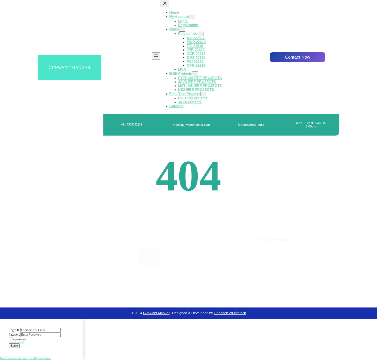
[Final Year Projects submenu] (203, 94)
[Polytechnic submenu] (201, 34)
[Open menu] (156, 55)
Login (14, 345)
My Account (179, 17)
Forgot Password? (16, 342)
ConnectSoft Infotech (230, 313)
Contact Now (297, 57)
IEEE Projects (180, 73)
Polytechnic (188, 34)
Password (14, 334)
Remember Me (19, 339)
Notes (174, 29)
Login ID (14, 330)
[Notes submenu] (182, 29)
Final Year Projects (184, 94)
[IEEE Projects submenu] (195, 73)
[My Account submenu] (192, 17)
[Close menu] (165, 3)
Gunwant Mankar (69, 67)
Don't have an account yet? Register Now (25, 358)
